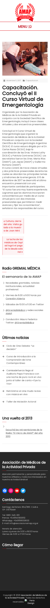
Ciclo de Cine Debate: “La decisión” (20, 347)
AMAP (9, 313)
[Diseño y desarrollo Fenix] (31, 601)
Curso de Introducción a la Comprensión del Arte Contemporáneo (21, 360)
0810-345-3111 (12, 515)
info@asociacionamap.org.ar (24, 523)
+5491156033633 (21, 520)
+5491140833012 (17, 517)
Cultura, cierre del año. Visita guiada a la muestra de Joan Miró (13, 226)
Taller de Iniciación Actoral (21, 401)
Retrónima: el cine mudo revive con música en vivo (23, 392)
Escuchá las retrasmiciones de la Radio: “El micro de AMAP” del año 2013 (24, 433)
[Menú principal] (25, 26)
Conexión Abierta (15, 298)
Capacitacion (32, 80)
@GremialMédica (15, 310)
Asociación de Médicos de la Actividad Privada (26, 596)
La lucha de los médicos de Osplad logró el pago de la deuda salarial (13, 246)
